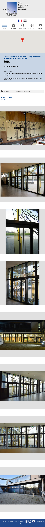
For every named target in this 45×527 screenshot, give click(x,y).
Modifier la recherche (23, 91)
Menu (4, 28)
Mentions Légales (16, 521)
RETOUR (6, 91)
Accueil (13, 28)
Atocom (22, 524)
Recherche (22, 28)
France (6, 61)
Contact (40, 28)
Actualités (31, 28)
